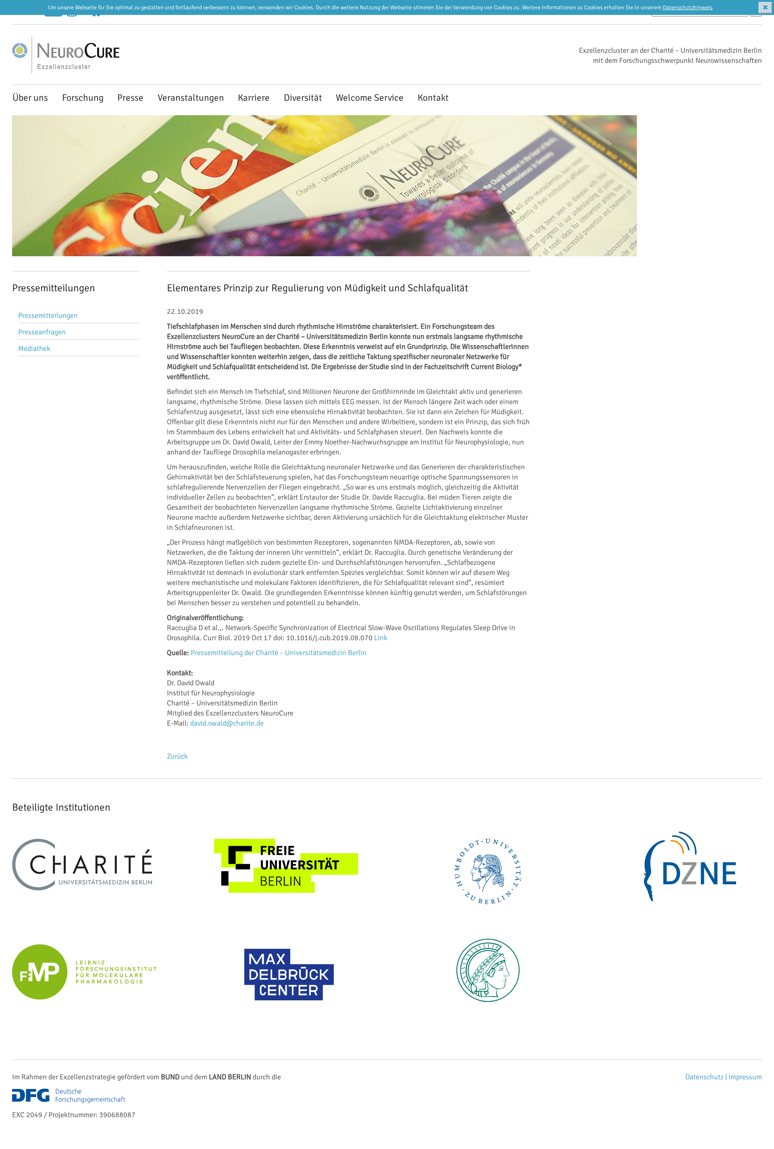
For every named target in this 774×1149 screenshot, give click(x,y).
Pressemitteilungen (48, 315)
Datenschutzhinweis (687, 7)
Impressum (745, 1076)
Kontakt (433, 98)
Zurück (177, 756)
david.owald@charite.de (227, 723)
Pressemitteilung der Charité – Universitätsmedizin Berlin (278, 652)
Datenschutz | (706, 1076)
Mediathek (34, 348)
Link (380, 637)
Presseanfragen (42, 332)
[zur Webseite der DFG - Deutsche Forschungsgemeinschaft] (68, 1104)
